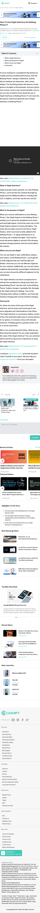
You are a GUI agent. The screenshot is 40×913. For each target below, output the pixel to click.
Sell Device (5, 790)
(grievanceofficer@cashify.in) (11, 883)
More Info (4, 829)
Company (4, 764)
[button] (35, 437)
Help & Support (6, 811)
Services (4, 727)
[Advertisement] (20, 125)
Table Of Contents (8, 53)
